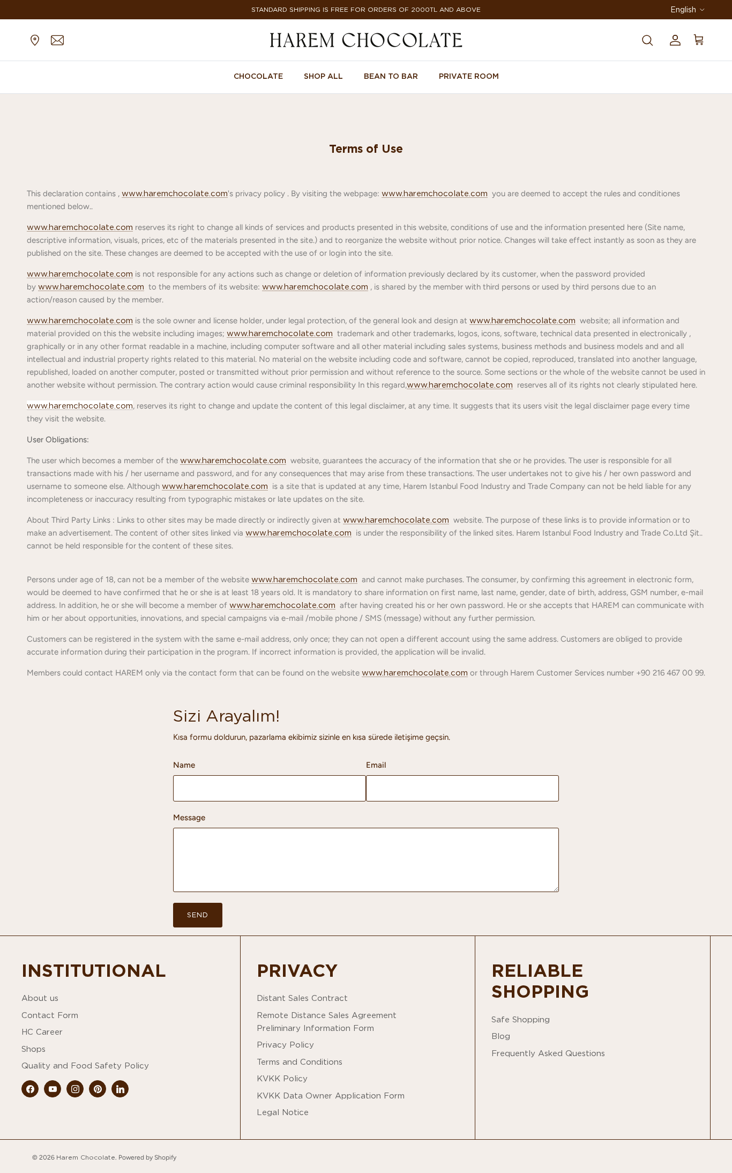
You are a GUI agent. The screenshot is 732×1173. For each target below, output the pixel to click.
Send (197, 914)
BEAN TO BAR (391, 76)
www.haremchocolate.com (175, 193)
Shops (33, 1049)
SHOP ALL (323, 76)
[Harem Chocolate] (366, 40)
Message (189, 817)
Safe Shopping (520, 1019)
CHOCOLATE (258, 76)
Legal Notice (283, 1112)
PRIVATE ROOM (469, 76)
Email (376, 765)
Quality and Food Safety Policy (85, 1065)
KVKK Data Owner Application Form (331, 1095)
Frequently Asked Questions (548, 1053)
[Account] (673, 39)
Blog (500, 1036)
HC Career (42, 1032)
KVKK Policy (282, 1078)
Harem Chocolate (85, 1157)
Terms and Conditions (299, 1062)
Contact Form (49, 1015)
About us (39, 998)
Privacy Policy (285, 1045)
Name (184, 765)
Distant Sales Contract (302, 998)
